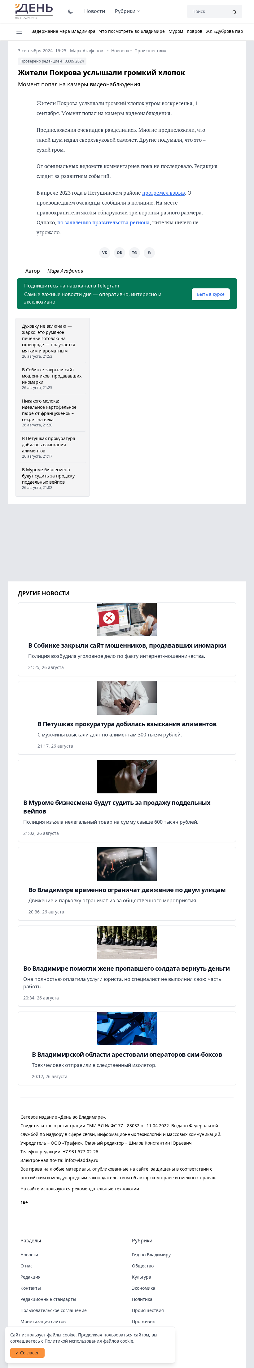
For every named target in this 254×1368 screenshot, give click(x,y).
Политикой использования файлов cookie (89, 1341)
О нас (26, 1266)
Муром (176, 31)
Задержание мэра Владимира (63, 31)
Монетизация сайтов (43, 1321)
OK (119, 252)
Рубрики (125, 11)
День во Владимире (35, 11)
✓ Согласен (27, 1353)
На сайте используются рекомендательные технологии (79, 1189)
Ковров (194, 31)
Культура (141, 1277)
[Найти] (234, 11)
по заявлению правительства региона (103, 222)
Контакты (30, 1288)
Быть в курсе (211, 294)
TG (134, 252)
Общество (143, 1266)
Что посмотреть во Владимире (132, 31)
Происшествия (150, 51)
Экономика (143, 1288)
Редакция (30, 1277)
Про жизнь (143, 1321)
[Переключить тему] (70, 11)
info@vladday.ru (82, 1160)
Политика (142, 1299)
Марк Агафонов (86, 51)
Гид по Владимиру (151, 1255)
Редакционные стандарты (48, 1299)
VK (104, 252)
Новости (94, 11)
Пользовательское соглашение (53, 1310)
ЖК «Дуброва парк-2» (229, 31)
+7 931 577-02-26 (80, 1151)
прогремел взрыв (163, 192)
